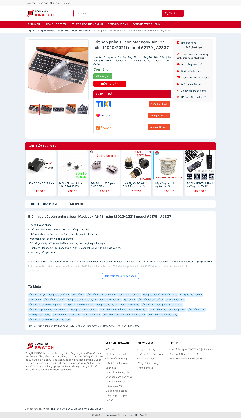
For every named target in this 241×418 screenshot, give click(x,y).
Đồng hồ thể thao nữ (80, 30)
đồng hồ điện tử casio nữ (66, 314)
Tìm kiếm (174, 13)
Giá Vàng (78, 408)
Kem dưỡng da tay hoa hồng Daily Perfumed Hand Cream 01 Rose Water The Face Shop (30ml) (89, 325)
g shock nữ (35, 299)
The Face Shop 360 (61, 408)
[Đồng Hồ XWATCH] (41, 346)
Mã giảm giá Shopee (116, 395)
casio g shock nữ (175, 299)
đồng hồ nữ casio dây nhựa (78, 304)
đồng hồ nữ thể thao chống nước (167, 309)
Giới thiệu (55, 3)
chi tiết (77, 204)
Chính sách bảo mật (116, 354)
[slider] (34, 109)
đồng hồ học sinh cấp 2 (150, 299)
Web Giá (88, 408)
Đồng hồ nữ (62, 30)
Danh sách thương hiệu (117, 372)
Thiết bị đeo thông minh (87, 24)
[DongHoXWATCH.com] (39, 13)
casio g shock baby (39, 314)
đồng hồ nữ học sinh (110, 299)
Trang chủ (30, 3)
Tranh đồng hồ (145, 367)
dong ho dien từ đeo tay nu (82, 299)
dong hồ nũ (78, 294)
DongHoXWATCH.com (114, 415)
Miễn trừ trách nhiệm (116, 363)
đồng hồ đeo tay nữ (107, 304)
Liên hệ (66, 3)
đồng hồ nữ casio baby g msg (45, 304)
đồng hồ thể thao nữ (191, 294)
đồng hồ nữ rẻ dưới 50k (84, 309)
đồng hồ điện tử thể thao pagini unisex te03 (123, 309)
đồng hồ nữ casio (129, 304)
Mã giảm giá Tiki (114, 386)
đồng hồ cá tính (196, 309)
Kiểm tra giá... (103, 76)
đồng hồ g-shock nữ (129, 294)
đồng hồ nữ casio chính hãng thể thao (49, 319)
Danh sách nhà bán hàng (118, 377)
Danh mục (43, 3)
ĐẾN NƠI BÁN (110, 83)
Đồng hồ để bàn (118, 24)
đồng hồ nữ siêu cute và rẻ (101, 294)
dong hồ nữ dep (91, 314)
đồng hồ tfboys (37, 294)
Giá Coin (98, 408)
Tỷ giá (46, 408)
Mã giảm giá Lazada (116, 390)
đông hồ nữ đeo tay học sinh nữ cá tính (124, 314)
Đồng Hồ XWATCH (138, 415)
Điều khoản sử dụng (116, 358)
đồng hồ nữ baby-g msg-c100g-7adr (162, 304)
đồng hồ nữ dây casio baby (162, 314)
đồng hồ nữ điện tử (54, 299)
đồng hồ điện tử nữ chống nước (160, 294)
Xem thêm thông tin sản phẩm (120, 275)
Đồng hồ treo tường (146, 24)
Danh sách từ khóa (115, 381)
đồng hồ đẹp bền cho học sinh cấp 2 (48, 309)
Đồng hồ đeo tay (56, 24)
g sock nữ (129, 299)
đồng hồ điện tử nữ (58, 294)
